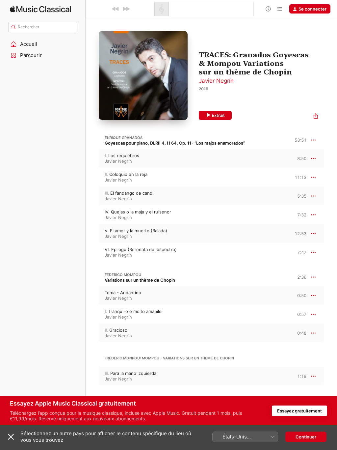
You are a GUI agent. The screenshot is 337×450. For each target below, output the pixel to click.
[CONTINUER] (126, 9)
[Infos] (268, 9)
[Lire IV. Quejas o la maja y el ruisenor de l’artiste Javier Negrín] (92, 214)
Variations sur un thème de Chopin (140, 280)
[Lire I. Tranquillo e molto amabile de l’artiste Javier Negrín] (92, 314)
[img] (40, 9)
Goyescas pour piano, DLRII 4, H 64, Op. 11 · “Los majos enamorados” (175, 143)
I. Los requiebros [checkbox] (122, 155)
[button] (43, 44)
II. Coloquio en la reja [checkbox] (126, 174)
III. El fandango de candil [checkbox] (129, 193)
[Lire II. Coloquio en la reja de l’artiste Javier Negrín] (92, 177)
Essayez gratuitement (299, 410)
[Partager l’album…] (316, 117)
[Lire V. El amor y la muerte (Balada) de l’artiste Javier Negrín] (92, 233)
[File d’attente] (279, 9)
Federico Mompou (123, 274)
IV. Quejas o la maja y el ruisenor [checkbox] (138, 211)
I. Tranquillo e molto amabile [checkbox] (133, 311)
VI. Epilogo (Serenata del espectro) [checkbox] (141, 249)
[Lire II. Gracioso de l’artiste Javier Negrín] (92, 333)
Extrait (218, 115)
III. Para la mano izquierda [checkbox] (130, 373)
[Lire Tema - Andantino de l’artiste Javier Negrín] (92, 295)
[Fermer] (11, 437)
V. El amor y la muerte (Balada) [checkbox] (136, 230)
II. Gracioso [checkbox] (116, 330)
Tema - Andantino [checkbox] (123, 292)
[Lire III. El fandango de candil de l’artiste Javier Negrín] (92, 196)
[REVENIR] (115, 9)
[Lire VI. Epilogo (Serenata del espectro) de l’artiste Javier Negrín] (92, 252)
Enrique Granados (124, 137)
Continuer (306, 436)
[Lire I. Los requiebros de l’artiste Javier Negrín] (92, 158)
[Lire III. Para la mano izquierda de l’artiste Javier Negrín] (92, 376)
